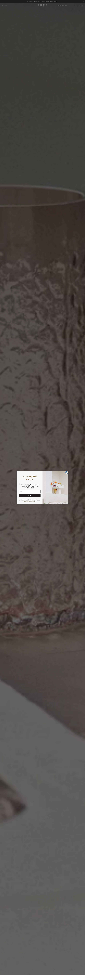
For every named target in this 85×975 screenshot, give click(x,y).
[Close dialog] (67, 472)
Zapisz (29, 495)
